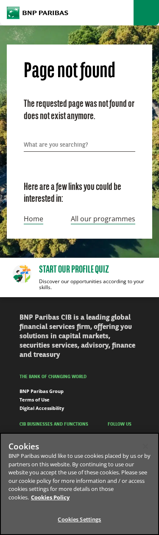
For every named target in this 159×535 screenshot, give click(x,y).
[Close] (145, 446)
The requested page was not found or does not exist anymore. (79, 110)
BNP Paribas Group (42, 391)
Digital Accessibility (42, 408)
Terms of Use (35, 399)
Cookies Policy (50, 497)
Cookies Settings (79, 519)
